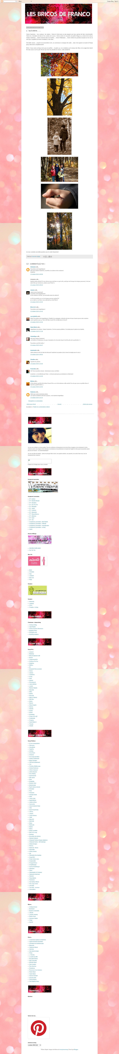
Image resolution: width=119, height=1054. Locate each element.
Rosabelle (31, 714)
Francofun (33, 368)
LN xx (30, 605)
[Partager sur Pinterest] (51, 256)
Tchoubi (31, 724)
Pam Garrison (32, 966)
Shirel (30, 870)
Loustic (31, 686)
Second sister (32, 977)
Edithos (31, 665)
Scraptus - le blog (33, 607)
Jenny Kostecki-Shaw (34, 806)
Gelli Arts (31, 949)
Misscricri (33, 307)
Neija (30, 579)
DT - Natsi (31, 518)
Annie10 (31, 652)
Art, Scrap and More (34, 756)
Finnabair (31, 789)
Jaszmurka (32, 804)
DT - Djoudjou (32, 502)
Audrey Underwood (34, 758)
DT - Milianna (32, 516)
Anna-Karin (32, 753)
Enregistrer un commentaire (36, 401)
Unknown (32, 267)
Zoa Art (31, 922)
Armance (31, 754)
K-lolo (30, 676)
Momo (30, 701)
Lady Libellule (32, 684)
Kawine (31, 680)
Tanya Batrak (32, 878)
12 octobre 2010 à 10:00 (36, 302)
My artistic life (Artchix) (35, 836)
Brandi (31, 657)
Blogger (76, 1049)
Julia (30, 808)
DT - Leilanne (32, 510)
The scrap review (33, 883)
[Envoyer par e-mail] (44, 256)
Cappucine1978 (33, 659)
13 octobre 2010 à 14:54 (36, 387)
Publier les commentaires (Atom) (41, 407)
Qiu (30, 853)
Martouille (31, 825)
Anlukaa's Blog (33, 625)
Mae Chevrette (33, 960)
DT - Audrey (32, 499)
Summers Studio (33, 918)
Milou (30, 691)
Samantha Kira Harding (35, 855)
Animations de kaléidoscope (36, 943)
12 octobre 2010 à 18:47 (36, 345)
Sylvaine (31, 876)
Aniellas (31, 751)
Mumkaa (31, 834)
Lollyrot (31, 813)
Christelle (31, 572)
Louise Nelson (33, 815)
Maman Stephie (33, 688)
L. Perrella (31, 955)
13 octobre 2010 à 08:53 (36, 354)
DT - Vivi (31, 519)
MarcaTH (31, 819)
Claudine (32, 359)
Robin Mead (32, 972)
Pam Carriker (32, 964)
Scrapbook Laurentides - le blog (37, 527)
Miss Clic (31, 577)
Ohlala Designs (33, 844)
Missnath (31, 695)
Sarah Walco (32, 974)
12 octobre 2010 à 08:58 (36, 274)
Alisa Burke (32, 747)
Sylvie (30, 529)
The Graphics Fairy (34, 981)
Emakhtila (31, 781)
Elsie (30, 779)
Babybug (31, 653)
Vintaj (30, 920)
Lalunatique (33, 336)
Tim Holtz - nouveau (34, 887)
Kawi (30, 678)
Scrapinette (32, 718)
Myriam (31, 703)
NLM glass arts (33, 632)
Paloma (31, 845)
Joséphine (32, 674)
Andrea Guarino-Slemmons (36, 628)
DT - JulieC (32, 508)
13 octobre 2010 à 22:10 (36, 397)
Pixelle (31, 710)
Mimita (32, 381)
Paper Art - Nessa (33, 847)
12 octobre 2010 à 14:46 (36, 322)
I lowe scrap (32, 798)
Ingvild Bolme (32, 800)
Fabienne (32, 392)
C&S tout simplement (34, 762)
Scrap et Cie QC (33, 716)
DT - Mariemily (33, 512)
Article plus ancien (87, 404)
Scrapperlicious (33, 863)
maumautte (33, 350)
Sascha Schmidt (33, 975)
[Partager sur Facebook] (49, 256)
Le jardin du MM (33, 956)
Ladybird (31, 575)
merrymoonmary (64, 1049)
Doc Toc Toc (32, 550)
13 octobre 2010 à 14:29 (36, 376)
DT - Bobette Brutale (34, 500)
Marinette (31, 821)
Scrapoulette (32, 861)
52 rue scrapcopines (34, 743)
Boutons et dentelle (34, 910)
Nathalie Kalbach (33, 838)
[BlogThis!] (46, 256)
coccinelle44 (33, 316)
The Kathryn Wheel (34, 882)
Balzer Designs (33, 760)
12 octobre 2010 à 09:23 (36, 285)
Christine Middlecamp (34, 766)
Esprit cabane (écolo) (34, 787)
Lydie (30, 817)
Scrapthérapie (32, 864)
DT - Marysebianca (34, 514)
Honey (31, 671)
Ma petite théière (33, 958)
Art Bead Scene (33, 907)
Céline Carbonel (33, 770)
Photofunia (32, 968)
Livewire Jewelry (33, 914)
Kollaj (30, 953)
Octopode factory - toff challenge (37, 842)
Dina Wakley (32, 773)
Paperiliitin (32, 849)
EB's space (32, 777)
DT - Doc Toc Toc (33, 504)
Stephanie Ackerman (34, 874)
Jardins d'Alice (33, 802)
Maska (31, 826)
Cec (30, 764)
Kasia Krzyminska (33, 809)
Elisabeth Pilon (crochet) (35, 669)
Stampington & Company (35, 872)
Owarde (31, 708)
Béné (30, 570)
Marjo (30, 823)
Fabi (30, 574)
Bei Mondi (31, 909)
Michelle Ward (33, 962)
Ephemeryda (32, 785)
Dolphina (31, 663)
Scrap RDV (32, 857)
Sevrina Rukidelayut (34, 866)
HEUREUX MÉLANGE (35, 548)
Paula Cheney (33, 851)
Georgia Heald (33, 794)
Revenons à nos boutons (35, 970)
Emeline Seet (32, 783)
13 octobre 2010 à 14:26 (36, 363)
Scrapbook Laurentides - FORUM (37, 523)
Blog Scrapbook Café (34, 655)
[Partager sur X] (48, 256)
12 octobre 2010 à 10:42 (36, 311)
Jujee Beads (32, 626)
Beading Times (33, 630)
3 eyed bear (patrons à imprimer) (37, 939)
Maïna (30, 828)
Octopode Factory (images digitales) (38, 840)
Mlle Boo (31, 699)
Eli (30, 667)
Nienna (31, 707)
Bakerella (31, 945)
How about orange (34, 951)
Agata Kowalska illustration (36, 941)
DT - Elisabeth (32, 506)
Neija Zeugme (32, 705)
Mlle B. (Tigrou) (33, 697)
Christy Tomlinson (33, 768)
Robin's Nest (32, 916)
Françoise (31, 792)
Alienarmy (31, 745)
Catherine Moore (33, 947)
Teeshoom (32, 880)
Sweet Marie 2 (33, 722)
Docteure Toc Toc (33, 661)
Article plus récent (31, 404)
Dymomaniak (32, 775)
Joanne (32, 290)
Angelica (31, 749)
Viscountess (32, 889)
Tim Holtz (31, 885)
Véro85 (31, 726)
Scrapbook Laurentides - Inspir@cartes (39, 525)
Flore (30, 790)
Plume (31, 712)
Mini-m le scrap (33, 832)
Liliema (31, 811)
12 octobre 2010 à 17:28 (36, 331)
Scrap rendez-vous (34, 859)
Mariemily (31, 601)
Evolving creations (34, 634)
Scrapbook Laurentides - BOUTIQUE (38, 521)
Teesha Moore (33, 979)
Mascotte (31, 690)
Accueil (59, 404)
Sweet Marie (33, 327)
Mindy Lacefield (33, 830)
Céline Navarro (33, 772)
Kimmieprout (32, 682)
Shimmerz (31, 868)
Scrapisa (31, 720)
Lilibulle (31, 912)
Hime (30, 796)
